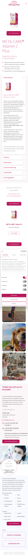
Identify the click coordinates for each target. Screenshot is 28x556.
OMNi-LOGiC (7, 516)
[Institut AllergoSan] (14, 3)
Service (19, 498)
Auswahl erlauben (14, 299)
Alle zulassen (14, 295)
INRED (15, 554)
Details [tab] (14, 255)
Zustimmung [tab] (5, 255)
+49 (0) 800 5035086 (11, 428)
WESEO (23, 554)
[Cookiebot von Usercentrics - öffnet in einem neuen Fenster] (21, 251)
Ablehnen (14, 303)
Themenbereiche (8, 501)
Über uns (6, 495)
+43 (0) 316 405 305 (11, 423)
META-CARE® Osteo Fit (14, 224)
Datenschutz (6, 554)
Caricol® (19, 513)
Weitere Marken (21, 516)
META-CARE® (7, 519)
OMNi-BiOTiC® (7, 513)
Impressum (21, 552)
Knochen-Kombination (14, 227)
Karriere (19, 501)
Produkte (6, 498)
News (18, 495)
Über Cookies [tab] (23, 255)
